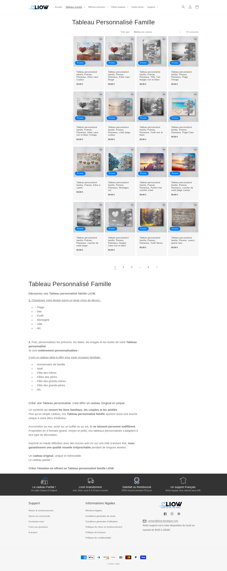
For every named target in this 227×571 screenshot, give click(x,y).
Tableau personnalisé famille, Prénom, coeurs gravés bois (183, 240)
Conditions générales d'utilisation (102, 521)
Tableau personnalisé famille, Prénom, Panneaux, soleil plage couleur (119, 131)
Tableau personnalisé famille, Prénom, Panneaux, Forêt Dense (151, 240)
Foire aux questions (38, 527)
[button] (75, 7)
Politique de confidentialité (98, 537)
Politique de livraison (96, 532)
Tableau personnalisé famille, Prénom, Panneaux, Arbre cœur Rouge (119, 76)
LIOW (117, 564)
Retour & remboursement (41, 510)
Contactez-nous (36, 521)
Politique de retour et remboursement (104, 527)
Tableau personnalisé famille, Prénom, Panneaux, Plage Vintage (181, 76)
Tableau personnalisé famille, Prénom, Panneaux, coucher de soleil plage (87, 242)
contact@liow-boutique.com (163, 521)
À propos (33, 532)
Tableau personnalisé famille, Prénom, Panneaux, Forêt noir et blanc (151, 131)
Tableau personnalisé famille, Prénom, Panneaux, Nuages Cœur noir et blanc (118, 242)
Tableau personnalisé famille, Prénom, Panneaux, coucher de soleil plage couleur (182, 186)
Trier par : (125, 32)
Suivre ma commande (39, 516)
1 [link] (115, 267)
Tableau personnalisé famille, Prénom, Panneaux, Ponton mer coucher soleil (151, 186)
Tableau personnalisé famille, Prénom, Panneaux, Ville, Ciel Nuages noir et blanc (150, 76)
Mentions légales (94, 510)
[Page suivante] (156, 267)
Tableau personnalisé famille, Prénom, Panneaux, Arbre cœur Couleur (87, 76)
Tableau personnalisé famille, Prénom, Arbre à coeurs (88, 185)
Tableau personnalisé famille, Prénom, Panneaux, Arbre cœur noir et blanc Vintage (87, 131)
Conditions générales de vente (100, 516)
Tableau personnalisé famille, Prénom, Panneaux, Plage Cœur (182, 130)
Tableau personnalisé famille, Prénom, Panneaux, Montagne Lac (118, 186)
